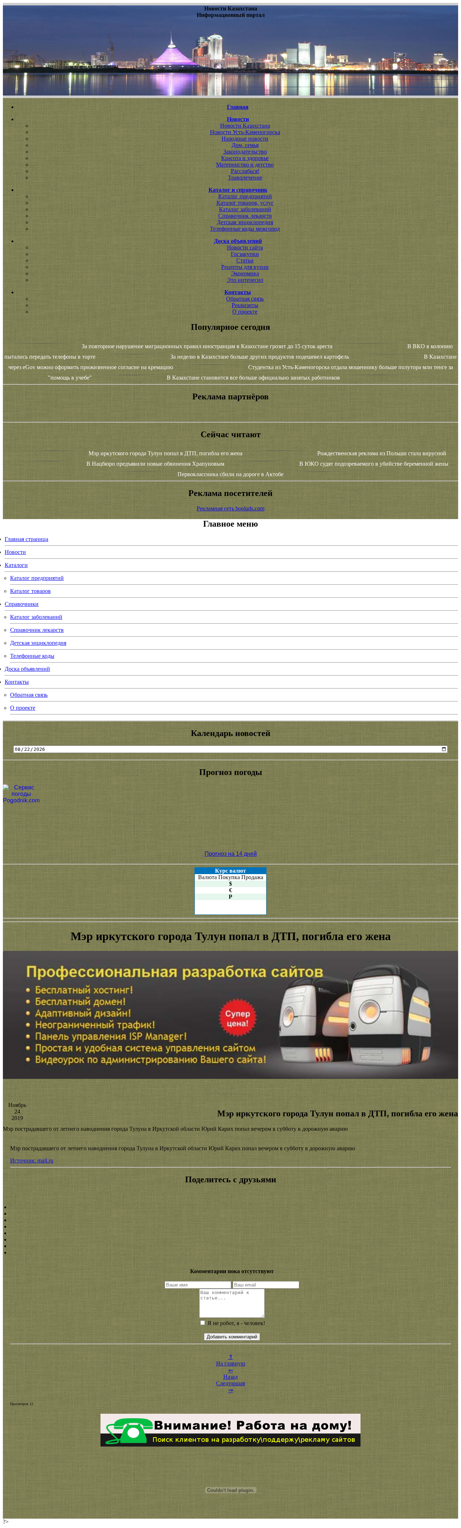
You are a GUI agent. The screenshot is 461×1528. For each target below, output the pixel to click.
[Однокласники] (230, 1246)
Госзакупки (245, 254)
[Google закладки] (230, 1220)
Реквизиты (245, 305)
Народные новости (244, 139)
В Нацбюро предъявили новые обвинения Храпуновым (155, 464)
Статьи (245, 260)
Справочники (22, 604)
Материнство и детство (245, 164)
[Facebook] (230, 1233)
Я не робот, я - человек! (235, 1323)
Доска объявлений (27, 669)
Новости (15, 552)
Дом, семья (245, 145)
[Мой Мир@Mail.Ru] (230, 1252)
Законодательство (245, 152)
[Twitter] (230, 1239)
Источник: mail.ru (31, 1160)
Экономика (245, 273)
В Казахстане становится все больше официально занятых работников (253, 378)
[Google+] (230, 1213)
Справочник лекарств (245, 216)
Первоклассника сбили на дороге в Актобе (230, 474)
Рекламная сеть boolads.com (230, 508)
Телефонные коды (32, 656)
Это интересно (245, 280)
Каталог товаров (30, 591)
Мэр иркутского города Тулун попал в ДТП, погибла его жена (165, 453)
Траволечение (245, 177)
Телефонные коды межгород (245, 229)
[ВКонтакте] (230, 1226)
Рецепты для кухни (245, 267)
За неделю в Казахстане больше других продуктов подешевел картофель (259, 357)
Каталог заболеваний (245, 209)
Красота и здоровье (245, 158)
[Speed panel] (230, 1207)
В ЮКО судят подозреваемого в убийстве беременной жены (373, 464)
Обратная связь (245, 299)
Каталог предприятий (245, 196)
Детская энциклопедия (245, 222)
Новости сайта (245, 247)
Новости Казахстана (245, 126)
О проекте (245, 312)
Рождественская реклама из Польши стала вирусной (381, 453)
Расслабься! (245, 171)
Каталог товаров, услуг (245, 203)
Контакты (17, 682)
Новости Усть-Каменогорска (245, 132)
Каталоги (16, 565)
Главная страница (26, 539)
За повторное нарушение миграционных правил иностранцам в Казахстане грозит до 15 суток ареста (207, 346)
